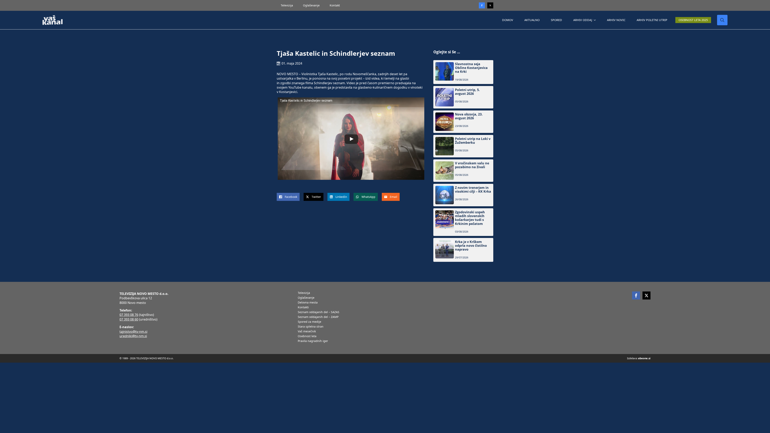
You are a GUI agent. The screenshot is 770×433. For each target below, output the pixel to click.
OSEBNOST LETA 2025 (693, 20)
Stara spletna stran (310, 326)
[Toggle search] (722, 20)
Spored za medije (309, 322)
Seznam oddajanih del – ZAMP (318, 317)
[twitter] (490, 5)
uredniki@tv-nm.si (133, 336)
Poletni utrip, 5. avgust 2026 (467, 92)
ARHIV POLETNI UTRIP (652, 20)
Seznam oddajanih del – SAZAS (318, 312)
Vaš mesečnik (307, 331)
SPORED (556, 20)
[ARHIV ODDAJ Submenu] (595, 20)
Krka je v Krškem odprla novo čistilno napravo (471, 246)
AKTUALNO (532, 20)
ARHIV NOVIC (616, 20)
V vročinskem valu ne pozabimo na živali (472, 165)
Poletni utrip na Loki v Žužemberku (472, 141)
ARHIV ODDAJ (582, 20)
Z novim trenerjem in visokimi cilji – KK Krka (473, 189)
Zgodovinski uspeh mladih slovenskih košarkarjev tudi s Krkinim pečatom (470, 218)
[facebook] (636, 295)
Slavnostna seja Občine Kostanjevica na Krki (471, 68)
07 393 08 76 (129, 315)
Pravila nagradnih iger (313, 341)
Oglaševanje (311, 5)
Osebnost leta (307, 336)
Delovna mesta (308, 302)
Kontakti (303, 307)
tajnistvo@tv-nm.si (133, 331)
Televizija (287, 5)
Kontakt (335, 5)
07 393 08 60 (129, 319)
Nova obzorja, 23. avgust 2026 (469, 116)
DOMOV (507, 20)
